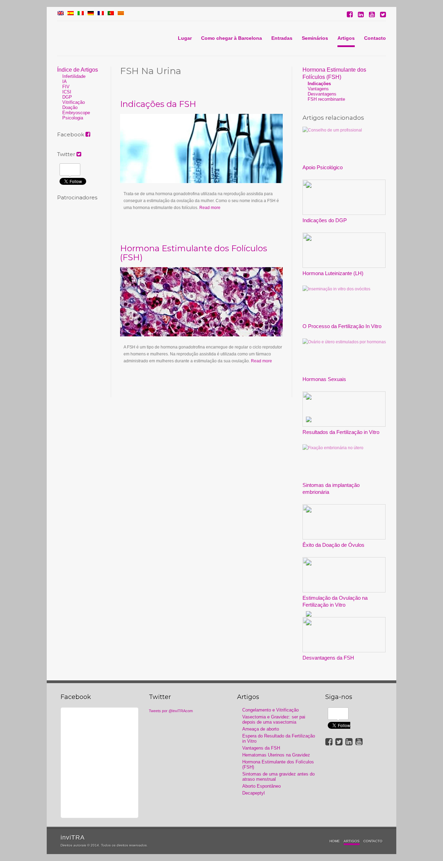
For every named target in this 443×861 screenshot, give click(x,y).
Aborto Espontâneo (261, 786)
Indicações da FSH (158, 104)
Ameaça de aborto (260, 729)
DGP (67, 97)
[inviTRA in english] (60, 13)
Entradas (281, 38)
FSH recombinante (326, 99)
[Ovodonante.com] (70, 13)
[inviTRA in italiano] (81, 13)
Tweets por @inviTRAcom (171, 711)
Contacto (375, 38)
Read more (209, 207)
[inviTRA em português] (111, 13)
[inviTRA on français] (101, 13)
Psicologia (72, 117)
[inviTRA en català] (121, 13)
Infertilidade (73, 76)
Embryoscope (76, 112)
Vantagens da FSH (261, 748)
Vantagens (318, 88)
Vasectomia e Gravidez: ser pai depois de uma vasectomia (273, 719)
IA (64, 81)
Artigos (346, 38)
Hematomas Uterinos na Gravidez (276, 755)
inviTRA (73, 837)
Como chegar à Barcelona (231, 38)
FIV (66, 86)
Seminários (315, 38)
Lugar (185, 38)
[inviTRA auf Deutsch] (91, 13)
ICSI (66, 91)
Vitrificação (73, 102)
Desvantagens (322, 94)
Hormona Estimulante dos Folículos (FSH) (193, 252)
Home (334, 841)
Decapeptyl (253, 793)
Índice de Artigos (77, 70)
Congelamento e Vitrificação (270, 710)
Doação (70, 107)
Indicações (319, 83)
